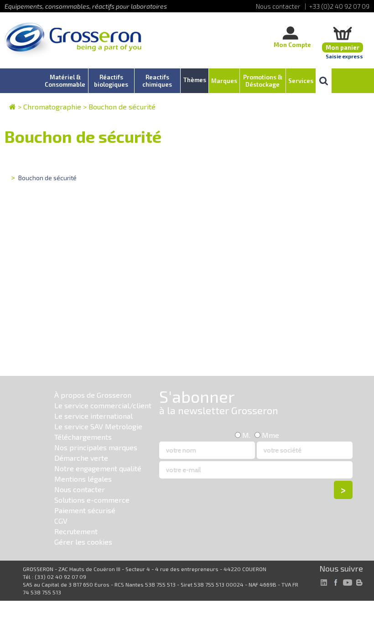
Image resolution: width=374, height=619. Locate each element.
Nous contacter (79, 489)
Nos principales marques (95, 447)
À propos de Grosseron (92, 394)
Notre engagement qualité (97, 468)
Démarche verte (81, 457)
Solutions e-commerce (92, 499)
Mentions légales (83, 478)
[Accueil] (73, 41)
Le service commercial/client (102, 405)
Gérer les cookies (83, 541)
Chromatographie (52, 106)
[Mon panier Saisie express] (342, 33)
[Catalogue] (12, 106)
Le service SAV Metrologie (98, 426)
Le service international (93, 415)
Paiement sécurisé (84, 510)
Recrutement (76, 531)
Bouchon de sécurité (122, 106)
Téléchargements (83, 436)
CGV (61, 520)
